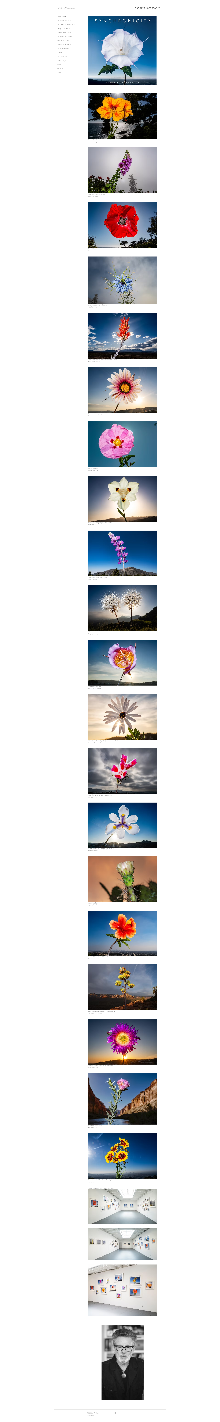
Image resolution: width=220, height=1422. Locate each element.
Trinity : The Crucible (64, 28)
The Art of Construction (65, 36)
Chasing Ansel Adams (64, 32)
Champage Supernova (64, 44)
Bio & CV (60, 68)
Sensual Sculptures (63, 40)
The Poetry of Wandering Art (66, 24)
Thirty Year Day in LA (64, 20)
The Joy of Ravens (63, 48)
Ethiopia (59, 52)
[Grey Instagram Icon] (115, 1413)
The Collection (62, 56)
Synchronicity (61, 16)
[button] (141, 1397)
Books (59, 64)
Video (59, 72)
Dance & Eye (61, 60)
